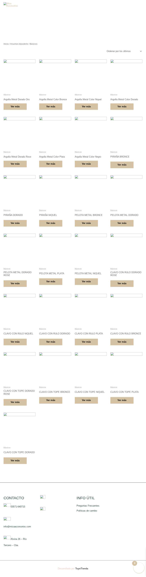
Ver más (15, 106)
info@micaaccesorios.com (17, 526)
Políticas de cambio (87, 510)
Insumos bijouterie (19, 44)
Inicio (6, 44)
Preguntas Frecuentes (88, 505)
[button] (130, 4)
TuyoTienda (81, 568)
